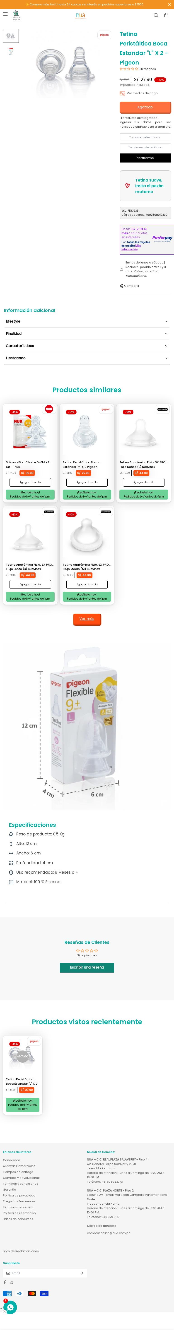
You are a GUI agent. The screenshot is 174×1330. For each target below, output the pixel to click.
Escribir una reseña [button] (87, 967)
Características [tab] (20, 345)
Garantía (9, 1189)
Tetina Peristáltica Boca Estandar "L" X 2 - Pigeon (21, 1081)
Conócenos (11, 1160)
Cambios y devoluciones (21, 1178)
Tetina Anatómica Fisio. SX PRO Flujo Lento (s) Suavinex (29, 566)
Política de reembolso (19, 1213)
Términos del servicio (18, 1207)
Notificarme (145, 158)
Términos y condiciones (20, 1184)
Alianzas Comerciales (19, 1166)
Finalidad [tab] (14, 333)
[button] (129, 69)
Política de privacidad (19, 1195)
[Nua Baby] (80, 16)
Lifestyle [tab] (13, 321)
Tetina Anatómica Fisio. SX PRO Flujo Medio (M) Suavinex (86, 566)
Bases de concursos (18, 1219)
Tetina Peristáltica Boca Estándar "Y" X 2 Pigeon (81, 464)
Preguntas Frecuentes (19, 1201)
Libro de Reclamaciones (21, 1251)
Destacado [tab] (16, 358)
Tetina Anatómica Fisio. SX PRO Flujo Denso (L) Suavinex (142, 464)
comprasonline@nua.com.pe (108, 1233)
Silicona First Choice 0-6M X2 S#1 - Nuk (27, 464)
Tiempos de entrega (18, 1172)
